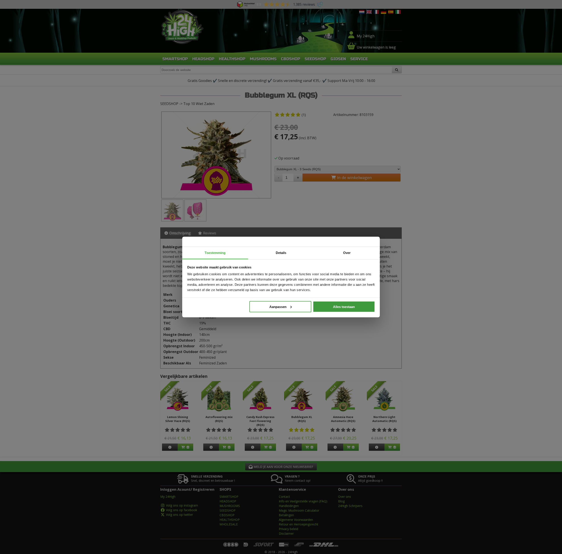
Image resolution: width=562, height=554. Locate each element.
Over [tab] (347, 253)
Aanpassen (277, 306)
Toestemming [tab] (215, 253)
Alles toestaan (344, 306)
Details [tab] (281, 253)
